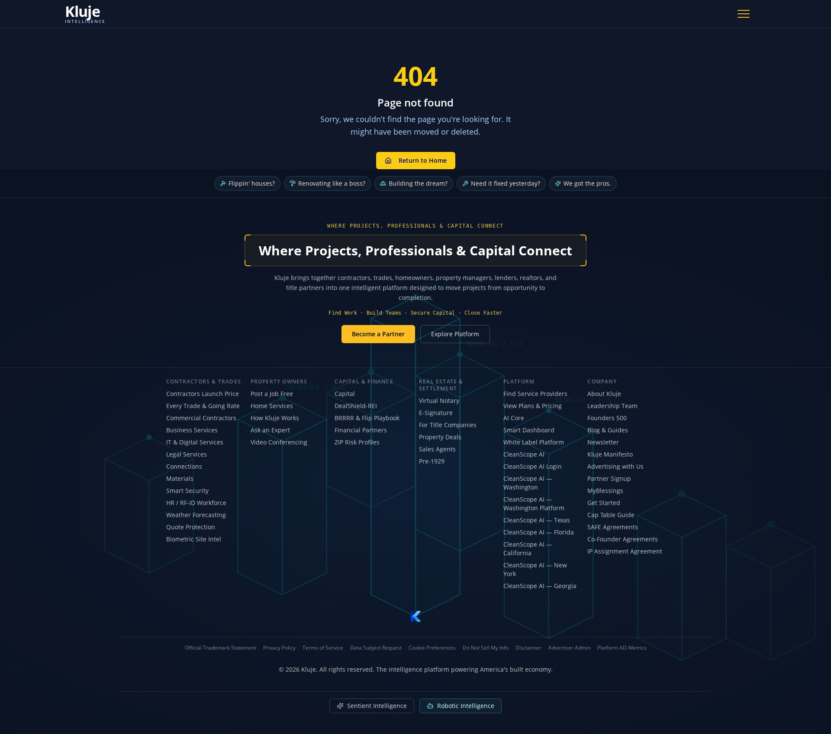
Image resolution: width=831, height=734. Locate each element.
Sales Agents (437, 449)
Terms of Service (323, 647)
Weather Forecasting (196, 515)
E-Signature (436, 413)
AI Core (513, 418)
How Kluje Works (275, 418)
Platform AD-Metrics (622, 647)
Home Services (272, 406)
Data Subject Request (376, 647)
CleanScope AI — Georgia (540, 586)
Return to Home (423, 160)
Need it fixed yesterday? (505, 183)
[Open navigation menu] (743, 14)
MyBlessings (605, 490)
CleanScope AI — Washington (527, 482)
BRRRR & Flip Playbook (367, 418)
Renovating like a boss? (331, 183)
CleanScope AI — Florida (538, 532)
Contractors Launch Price (202, 394)
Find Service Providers (535, 394)
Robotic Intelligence (465, 706)
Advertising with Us (615, 466)
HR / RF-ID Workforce (196, 503)
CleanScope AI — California (527, 548)
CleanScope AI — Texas (536, 520)
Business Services (192, 430)
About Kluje (604, 394)
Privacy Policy (279, 647)
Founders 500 (607, 418)
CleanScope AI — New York (535, 569)
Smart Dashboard (528, 430)
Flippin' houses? (252, 183)
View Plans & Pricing (532, 406)
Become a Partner (378, 334)
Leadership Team (612, 406)
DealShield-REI (356, 406)
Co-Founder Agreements (622, 539)
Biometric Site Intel (193, 539)
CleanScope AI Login (532, 466)
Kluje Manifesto (610, 454)
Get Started (603, 503)
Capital (345, 394)
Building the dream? (418, 183)
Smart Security (187, 490)
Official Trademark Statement (220, 647)
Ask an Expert (270, 430)
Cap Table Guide (611, 515)
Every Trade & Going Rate (203, 406)
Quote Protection (190, 527)
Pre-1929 (431, 461)
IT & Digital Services (194, 442)
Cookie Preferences (432, 647)
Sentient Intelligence (377, 706)
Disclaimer (528, 647)
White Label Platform (533, 442)
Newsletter (603, 442)
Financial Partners (361, 430)
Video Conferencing (279, 442)
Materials (179, 478)
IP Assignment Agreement (624, 551)
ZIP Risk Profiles (357, 442)
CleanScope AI (523, 454)
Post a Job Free (272, 394)
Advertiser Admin (569, 647)
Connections (184, 466)
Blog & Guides (607, 430)
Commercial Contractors (201, 418)
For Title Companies (448, 425)
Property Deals (440, 437)
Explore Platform (455, 334)
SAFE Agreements (612, 527)
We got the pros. (587, 183)
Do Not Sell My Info (486, 647)
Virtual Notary (439, 400)
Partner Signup (609, 478)
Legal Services (186, 454)
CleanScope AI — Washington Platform (533, 503)
